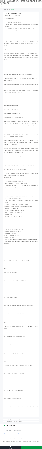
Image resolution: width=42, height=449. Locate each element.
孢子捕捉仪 (30, 438)
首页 (5, 9)
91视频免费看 (8, 438)
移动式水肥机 (18, 438)
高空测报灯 (26, 438)
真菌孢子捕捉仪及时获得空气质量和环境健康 (13, 419)
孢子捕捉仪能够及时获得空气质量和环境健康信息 (14, 421)
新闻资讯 (8, 9)
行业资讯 (12, 9)
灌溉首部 (22, 438)
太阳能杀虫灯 (13, 438)
